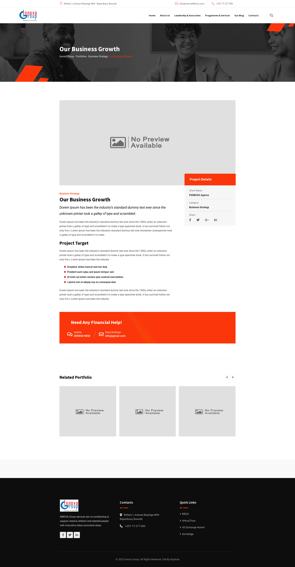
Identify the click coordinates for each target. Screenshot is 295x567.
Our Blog (239, 15)
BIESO (185, 514)
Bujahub (174, 559)
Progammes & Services (217, 15)
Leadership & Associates (187, 15)
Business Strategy (69, 193)
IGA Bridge (187, 534)
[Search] (271, 15)
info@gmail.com (115, 335)
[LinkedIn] (215, 220)
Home (152, 15)
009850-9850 (82, 335)
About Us (165, 15)
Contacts (253, 15)
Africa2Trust (188, 520)
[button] (227, 377)
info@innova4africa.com (191, 3)
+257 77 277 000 (224, 3)
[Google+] (207, 220)
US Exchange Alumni (193, 527)
